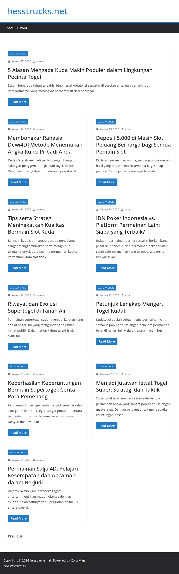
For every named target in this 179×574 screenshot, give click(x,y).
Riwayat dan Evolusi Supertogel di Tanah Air (37, 307)
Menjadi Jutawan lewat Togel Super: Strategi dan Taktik (131, 386)
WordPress (18, 566)
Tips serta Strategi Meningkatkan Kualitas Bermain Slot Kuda (36, 224)
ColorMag (78, 560)
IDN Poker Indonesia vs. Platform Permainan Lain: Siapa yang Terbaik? (128, 224)
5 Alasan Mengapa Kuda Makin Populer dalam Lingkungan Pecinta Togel (80, 73)
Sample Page (17, 28)
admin (40, 61)
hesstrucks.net (37, 11)
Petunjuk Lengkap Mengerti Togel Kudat (130, 307)
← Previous (12, 536)
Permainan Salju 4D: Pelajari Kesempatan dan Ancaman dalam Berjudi (43, 475)
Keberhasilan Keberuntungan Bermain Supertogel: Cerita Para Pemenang (44, 389)
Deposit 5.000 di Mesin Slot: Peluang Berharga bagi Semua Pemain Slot (133, 144)
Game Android (18, 53)
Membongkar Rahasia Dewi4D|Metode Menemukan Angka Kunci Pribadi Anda (45, 144)
